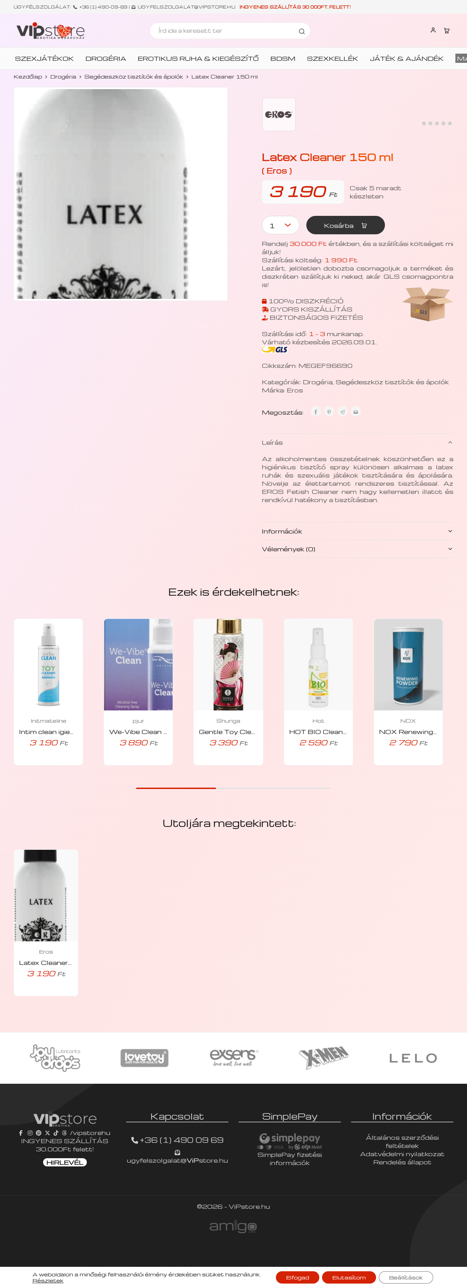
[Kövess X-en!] (47, 1132)
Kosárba (339, 225)
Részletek (48, 1280)
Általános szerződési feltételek (402, 1141)
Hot (318, 720)
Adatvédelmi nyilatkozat (402, 1154)
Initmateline (48, 720)
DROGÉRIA (105, 58)
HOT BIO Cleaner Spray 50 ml (342, 731)
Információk (282, 531)
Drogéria (63, 76)
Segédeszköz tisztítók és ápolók (133, 76)
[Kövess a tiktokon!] (56, 1132)
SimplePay (290, 1116)
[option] (55, 1058)
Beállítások (406, 1277)
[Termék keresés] (302, 31)
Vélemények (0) (288, 549)
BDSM (282, 58)
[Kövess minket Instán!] (30, 1132)
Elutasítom (349, 1277)
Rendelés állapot (402, 1162)
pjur (138, 720)
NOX (408, 720)
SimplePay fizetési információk (289, 1158)
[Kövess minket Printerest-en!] (38, 1132)
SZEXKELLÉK (332, 58)
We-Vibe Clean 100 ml (149, 731)
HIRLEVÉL (64, 1162)
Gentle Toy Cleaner (233, 731)
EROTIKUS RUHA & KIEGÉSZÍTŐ (198, 58)
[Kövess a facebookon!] (21, 1132)
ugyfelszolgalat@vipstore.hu (186, 7)
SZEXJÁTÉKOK (44, 58)
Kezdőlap (28, 76)
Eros (295, 390)
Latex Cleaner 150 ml (57, 962)
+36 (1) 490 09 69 (182, 1140)
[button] (39, 763)
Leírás (272, 442)
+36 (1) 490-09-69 (103, 7)
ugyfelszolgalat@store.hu (177, 1160)
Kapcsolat (177, 1116)
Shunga (228, 720)
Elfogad (297, 1277)
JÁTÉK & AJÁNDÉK (407, 58)
